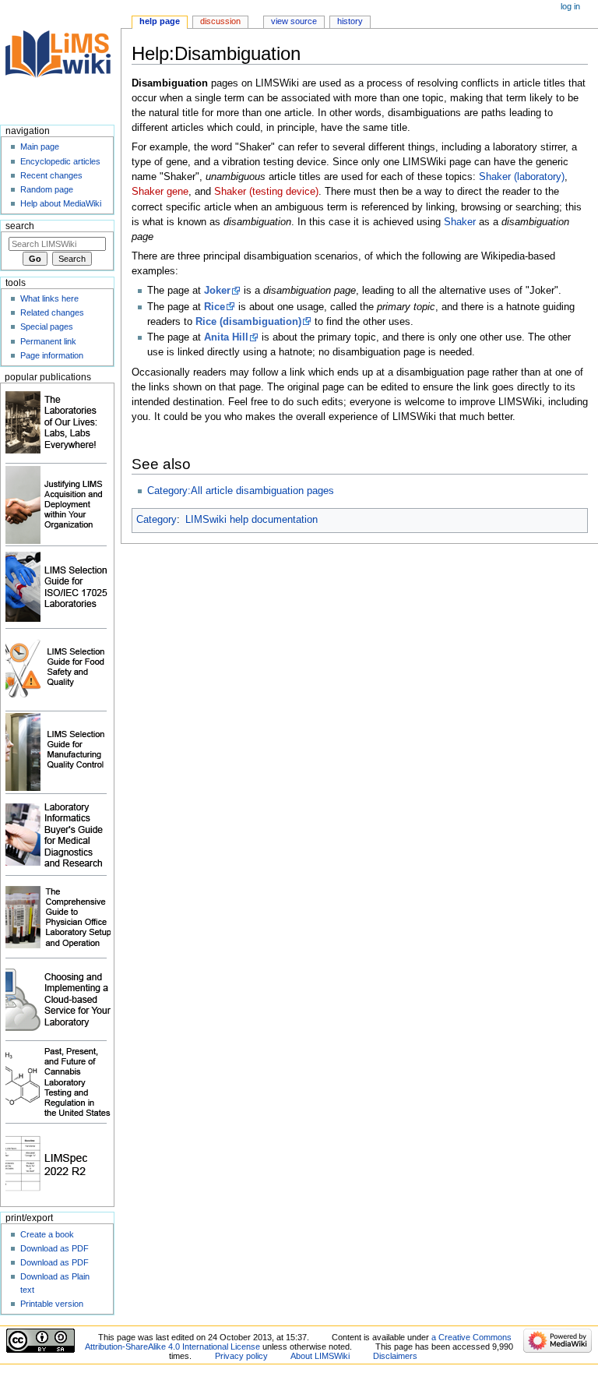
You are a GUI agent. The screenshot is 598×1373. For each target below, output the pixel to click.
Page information (51, 355)
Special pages (46, 326)
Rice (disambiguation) (248, 321)
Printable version (51, 1303)
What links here (49, 298)
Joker (217, 290)
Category (156, 519)
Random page (46, 189)
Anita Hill (226, 337)
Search (19, 226)
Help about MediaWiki (60, 203)
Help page (159, 21)
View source (294, 21)
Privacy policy (241, 1356)
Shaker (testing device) (266, 191)
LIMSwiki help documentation (251, 519)
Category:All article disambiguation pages (240, 490)
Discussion (220, 21)
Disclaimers (395, 1356)
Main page (39, 146)
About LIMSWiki (320, 1356)
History (350, 21)
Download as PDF (54, 1248)
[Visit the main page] (60, 60)
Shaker (460, 222)
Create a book (47, 1234)
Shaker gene (160, 191)
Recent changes (51, 175)
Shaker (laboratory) (522, 176)
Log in (570, 6)
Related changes (52, 312)
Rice (214, 307)
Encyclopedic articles (60, 161)
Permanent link (48, 341)
